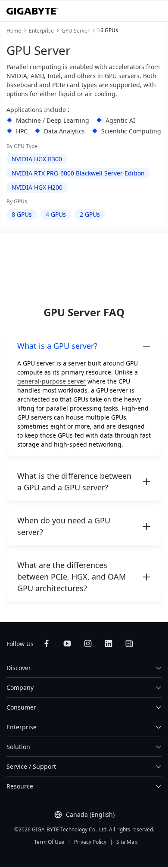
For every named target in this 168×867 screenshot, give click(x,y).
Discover (18, 668)
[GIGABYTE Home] (32, 11)
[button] (84, 346)
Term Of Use (49, 842)
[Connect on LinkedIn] (108, 643)
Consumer (21, 707)
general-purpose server (51, 381)
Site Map (126, 842)
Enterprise (21, 727)
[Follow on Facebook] (46, 643)
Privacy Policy (90, 842)
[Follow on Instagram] (88, 643)
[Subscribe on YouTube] (67, 643)
